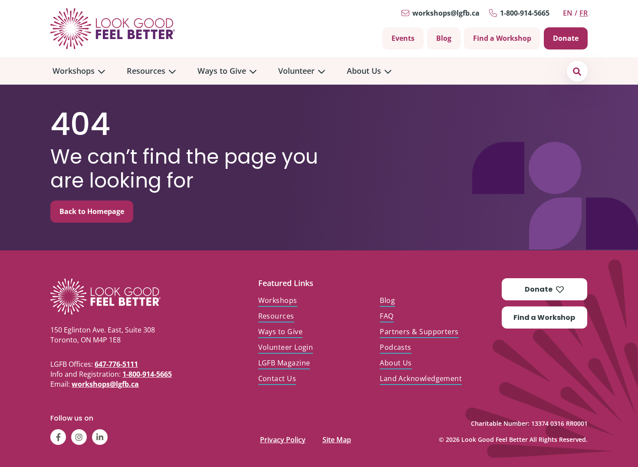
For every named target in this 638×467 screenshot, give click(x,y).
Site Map (336, 438)
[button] (577, 71)
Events (402, 38)
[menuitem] (79, 71)
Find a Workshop (502, 38)
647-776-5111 (116, 364)
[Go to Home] (112, 28)
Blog (443, 38)
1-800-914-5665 (524, 13)
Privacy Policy (283, 438)
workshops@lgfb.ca (446, 13)
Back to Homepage (91, 211)
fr (583, 13)
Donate (566, 38)
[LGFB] (125, 296)
